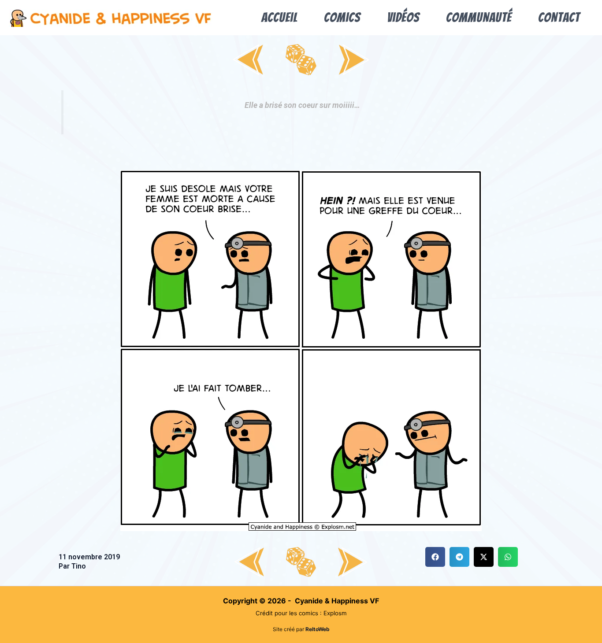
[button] (435, 557)
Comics (342, 17)
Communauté (479, 17)
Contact (559, 17)
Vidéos (403, 17)
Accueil (279, 17)
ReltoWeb (317, 629)
